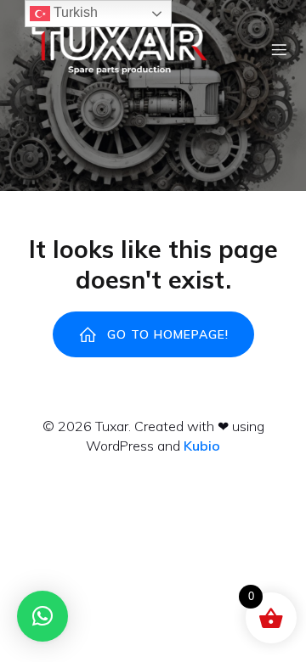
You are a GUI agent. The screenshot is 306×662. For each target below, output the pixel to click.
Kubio (202, 445)
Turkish (74, 12)
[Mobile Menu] (278, 49)
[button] (42, 616)
